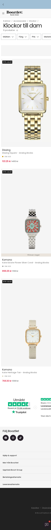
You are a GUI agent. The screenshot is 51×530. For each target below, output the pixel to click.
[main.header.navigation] (3, 13)
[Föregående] (3, 4)
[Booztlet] (15, 13)
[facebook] (6, 438)
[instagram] (13, 438)
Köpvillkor (35, 508)
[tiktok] (20, 438)
